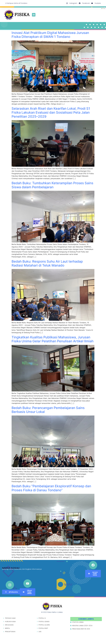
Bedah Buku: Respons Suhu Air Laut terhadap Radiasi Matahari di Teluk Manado (47, 263)
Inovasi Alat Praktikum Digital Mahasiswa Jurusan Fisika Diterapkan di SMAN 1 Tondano (50, 35)
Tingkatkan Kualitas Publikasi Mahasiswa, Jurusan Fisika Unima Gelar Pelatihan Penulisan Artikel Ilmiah (52, 339)
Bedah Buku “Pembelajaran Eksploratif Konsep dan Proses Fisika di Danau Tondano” (51, 488)
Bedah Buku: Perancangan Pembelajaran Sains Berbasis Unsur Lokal (48, 410)
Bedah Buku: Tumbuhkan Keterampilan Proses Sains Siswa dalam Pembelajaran (52, 185)
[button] (33, 14)
